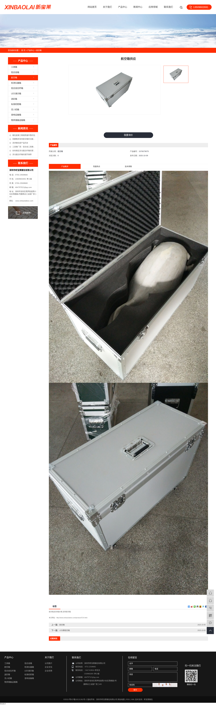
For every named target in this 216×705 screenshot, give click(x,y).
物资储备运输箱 (18, 120)
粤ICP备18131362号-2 (78, 699)
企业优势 (48, 671)
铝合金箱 (15, 72)
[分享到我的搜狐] (200, 607)
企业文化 (48, 667)
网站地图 (121, 699)
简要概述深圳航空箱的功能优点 (24, 139)
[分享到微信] (195, 607)
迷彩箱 (14, 99)
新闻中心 (137, 7)
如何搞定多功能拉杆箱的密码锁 (24, 151)
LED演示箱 (16, 94)
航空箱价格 (58, 612)
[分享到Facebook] (206, 607)
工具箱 (14, 67)
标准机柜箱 (16, 104)
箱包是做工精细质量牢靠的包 (23, 135)
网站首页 (92, 7)
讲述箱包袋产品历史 (20, 143)
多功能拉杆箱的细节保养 (22, 154)
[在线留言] (210, 623)
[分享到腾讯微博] (203, 607)
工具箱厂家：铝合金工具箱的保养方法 (24, 147)
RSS (128, 699)
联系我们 (168, 7)
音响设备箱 (16, 115)
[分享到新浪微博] (192, 607)
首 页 (23, 50)
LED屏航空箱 (64, 630)
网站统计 (3, 704)
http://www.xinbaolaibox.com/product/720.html (71, 618)
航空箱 (39, 50)
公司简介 (48, 663)
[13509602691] (210, 608)
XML (133, 699)
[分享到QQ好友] (197, 607)
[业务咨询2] (210, 600)
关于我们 (107, 7)
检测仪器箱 (16, 83)
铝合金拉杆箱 (17, 88)
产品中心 (122, 7)
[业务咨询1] (210, 593)
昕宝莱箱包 (148, 699)
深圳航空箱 (67, 612)
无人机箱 (15, 109)
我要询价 (128, 135)
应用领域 (153, 7)
